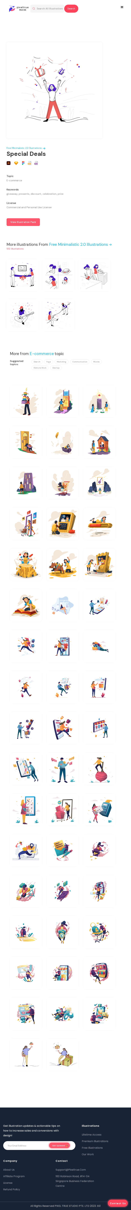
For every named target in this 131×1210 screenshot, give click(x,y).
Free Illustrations (92, 1148)
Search (37, 361)
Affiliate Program (14, 1176)
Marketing (61, 361)
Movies (96, 361)
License (7, 1183)
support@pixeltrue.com (71, 1170)
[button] (122, 7)
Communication (79, 361)
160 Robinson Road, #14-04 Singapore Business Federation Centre (75, 1181)
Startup (56, 368)
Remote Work (40, 368)
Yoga (48, 361)
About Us (9, 1170)
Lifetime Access (91, 1134)
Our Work (88, 1154)
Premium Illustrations (95, 1141)
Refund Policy (11, 1189)
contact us (118, 1203)
